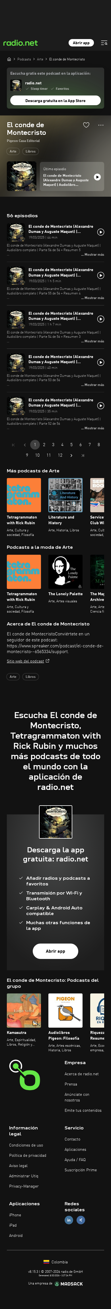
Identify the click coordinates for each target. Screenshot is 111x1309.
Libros (31, 151)
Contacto (72, 1139)
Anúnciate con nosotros (77, 1097)
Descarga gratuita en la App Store (55, 101)
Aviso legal (18, 1166)
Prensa (71, 1084)
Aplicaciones (75, 1150)
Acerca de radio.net (82, 1074)
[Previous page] (24, 445)
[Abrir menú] (104, 42)
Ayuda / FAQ (75, 1160)
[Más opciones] (101, 125)
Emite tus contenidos (83, 1111)
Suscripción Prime (81, 1170)
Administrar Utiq (23, 1176)
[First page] (13, 445)
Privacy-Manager (24, 1186)
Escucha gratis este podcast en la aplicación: (50, 74)
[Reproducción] (97, 177)
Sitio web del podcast (25, 661)
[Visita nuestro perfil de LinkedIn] (69, 1220)
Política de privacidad (27, 1156)
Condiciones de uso (26, 1145)
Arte (13, 151)
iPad (13, 1225)
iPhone (15, 1215)
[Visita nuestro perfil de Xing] (81, 1220)
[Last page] (82, 455)
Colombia (59, 1262)
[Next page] (71, 455)
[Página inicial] (9, 59)
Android (16, 1236)
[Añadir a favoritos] (86, 124)
